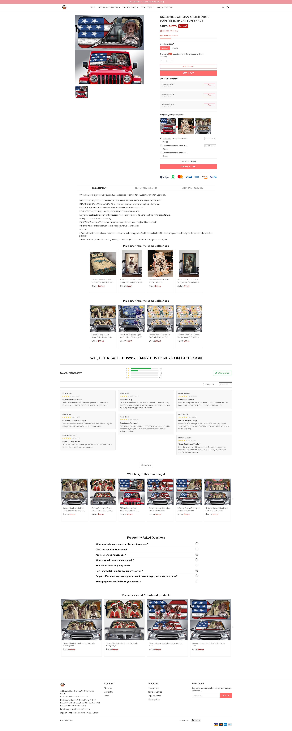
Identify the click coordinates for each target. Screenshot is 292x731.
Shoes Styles (147, 7)
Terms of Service (155, 692)
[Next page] (233, 499)
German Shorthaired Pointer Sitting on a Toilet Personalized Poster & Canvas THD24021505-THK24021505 (131, 281)
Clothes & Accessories (108, 7)
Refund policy (154, 700)
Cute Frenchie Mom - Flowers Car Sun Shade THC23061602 (188, 336)
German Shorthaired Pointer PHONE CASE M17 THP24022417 (159, 281)
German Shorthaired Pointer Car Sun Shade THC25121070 (102, 509)
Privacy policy (154, 688)
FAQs (106, 696)
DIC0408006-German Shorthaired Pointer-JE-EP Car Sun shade (180, 139)
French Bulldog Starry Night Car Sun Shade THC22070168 (131, 336)
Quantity (163, 57)
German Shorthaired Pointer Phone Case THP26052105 (175, 146)
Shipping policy (154, 696)
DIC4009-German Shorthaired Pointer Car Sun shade (188, 509)
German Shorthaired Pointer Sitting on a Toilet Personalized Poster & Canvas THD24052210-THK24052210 (188, 281)
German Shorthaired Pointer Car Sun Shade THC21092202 (175, 153)
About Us (108, 688)
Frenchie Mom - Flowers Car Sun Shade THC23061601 (159, 336)
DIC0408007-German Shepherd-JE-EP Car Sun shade (129, 509)
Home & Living (129, 7)
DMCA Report (184, 720)
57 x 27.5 (175, 48)
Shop (93, 7)
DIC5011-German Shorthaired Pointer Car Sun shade (159, 509)
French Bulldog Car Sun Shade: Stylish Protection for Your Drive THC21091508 (102, 336)
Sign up (225, 695)
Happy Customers (165, 7)
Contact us (108, 692)
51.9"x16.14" (169, 44)
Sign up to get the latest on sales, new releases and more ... (211, 689)
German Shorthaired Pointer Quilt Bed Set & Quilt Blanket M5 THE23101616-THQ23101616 (102, 281)
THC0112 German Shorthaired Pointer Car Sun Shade (217, 509)
